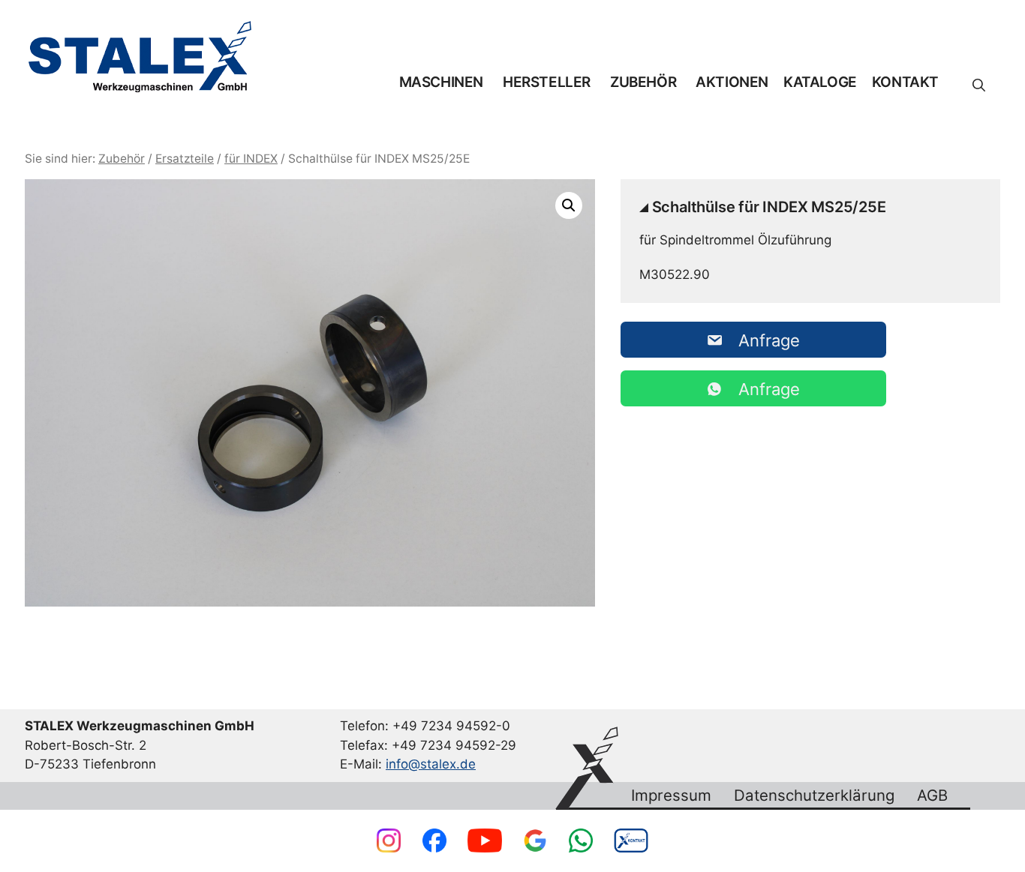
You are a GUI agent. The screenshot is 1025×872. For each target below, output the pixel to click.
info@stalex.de (431, 764)
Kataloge (820, 82)
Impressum (671, 795)
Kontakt (905, 82)
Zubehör (643, 82)
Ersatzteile (184, 158)
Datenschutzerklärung (814, 795)
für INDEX (251, 158)
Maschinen (441, 82)
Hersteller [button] (547, 82)
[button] (978, 85)
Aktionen (732, 82)
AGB (932, 795)
